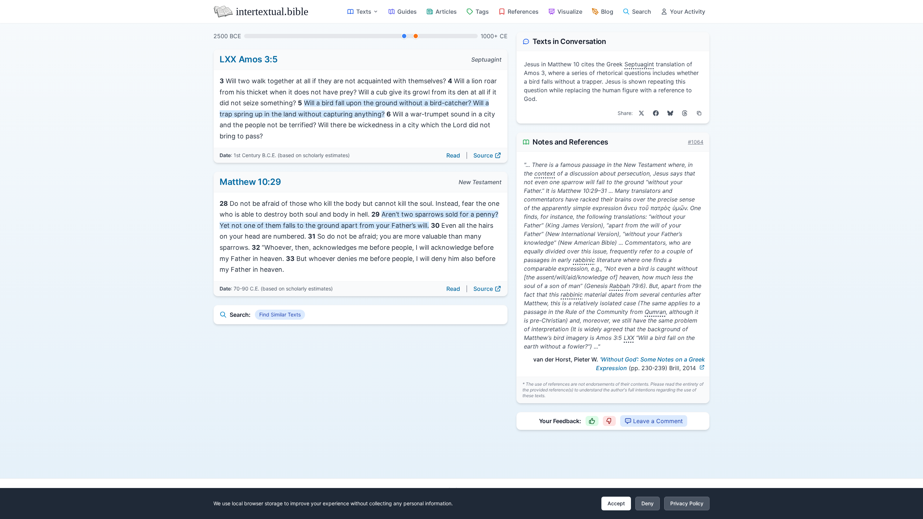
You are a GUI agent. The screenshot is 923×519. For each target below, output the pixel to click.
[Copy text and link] (699, 113)
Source (483, 155)
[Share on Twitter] (641, 113)
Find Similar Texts (280, 314)
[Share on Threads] (684, 113)
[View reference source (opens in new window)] (702, 367)
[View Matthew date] (416, 36)
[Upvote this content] (592, 421)
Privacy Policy (686, 503)
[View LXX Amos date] (404, 36)
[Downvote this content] (609, 421)
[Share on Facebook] (656, 113)
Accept (616, 503)
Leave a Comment (658, 421)
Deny (647, 503)
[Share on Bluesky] (670, 113)
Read (453, 155)
